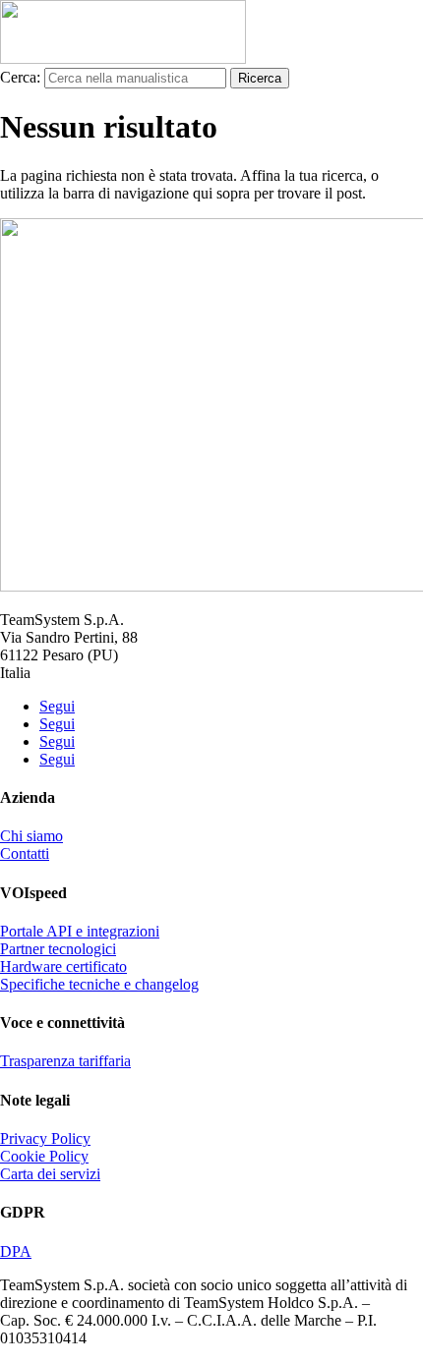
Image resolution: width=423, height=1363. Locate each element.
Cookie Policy (44, 1156)
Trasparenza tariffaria (65, 1060)
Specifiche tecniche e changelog (99, 984)
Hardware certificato (63, 966)
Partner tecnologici (58, 948)
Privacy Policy (45, 1138)
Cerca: (20, 77)
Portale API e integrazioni (79, 931)
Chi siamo (31, 835)
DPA (15, 1251)
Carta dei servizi (50, 1173)
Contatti (24, 853)
